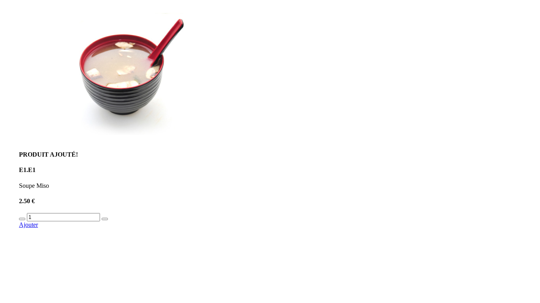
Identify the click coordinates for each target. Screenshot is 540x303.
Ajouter (28, 224)
